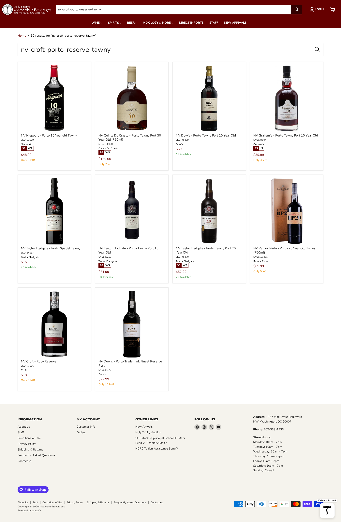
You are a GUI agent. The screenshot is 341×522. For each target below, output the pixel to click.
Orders (81, 432)
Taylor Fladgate (30, 257)
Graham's (258, 144)
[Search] (296, 9)
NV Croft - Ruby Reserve (38, 361)
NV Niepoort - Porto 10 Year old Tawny (49, 135)
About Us (24, 427)
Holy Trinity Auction (148, 432)
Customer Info (86, 427)
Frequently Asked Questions (36, 455)
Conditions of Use (29, 438)
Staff (213, 23)
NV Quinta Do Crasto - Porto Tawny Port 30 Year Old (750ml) (129, 137)
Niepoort (26, 144)
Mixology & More (157, 23)
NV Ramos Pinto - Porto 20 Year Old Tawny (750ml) (284, 250)
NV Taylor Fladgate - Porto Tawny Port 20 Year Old (206, 250)
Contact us (24, 461)
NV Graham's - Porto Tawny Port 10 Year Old (285, 135)
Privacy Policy (27, 444)
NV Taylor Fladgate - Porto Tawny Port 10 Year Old (128, 250)
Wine (96, 23)
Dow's (179, 144)
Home (22, 35)
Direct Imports (191, 23)
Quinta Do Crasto (108, 148)
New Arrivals (235, 23)
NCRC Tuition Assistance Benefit (156, 448)
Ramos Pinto (260, 261)
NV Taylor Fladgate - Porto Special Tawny (50, 248)
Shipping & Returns (30, 449)
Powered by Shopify (29, 510)
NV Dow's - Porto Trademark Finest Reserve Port (130, 363)
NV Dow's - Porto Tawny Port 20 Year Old (206, 135)
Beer (131, 23)
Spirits (114, 23)
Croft (24, 370)
